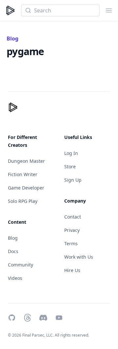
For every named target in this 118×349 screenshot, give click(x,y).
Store (70, 166)
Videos (15, 278)
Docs (13, 251)
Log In (71, 153)
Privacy (72, 230)
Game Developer (26, 188)
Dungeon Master (26, 161)
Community (20, 265)
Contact (72, 217)
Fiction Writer (22, 174)
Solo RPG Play (22, 201)
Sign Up (73, 180)
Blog (12, 38)
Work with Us (78, 257)
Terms (71, 243)
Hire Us (72, 270)
